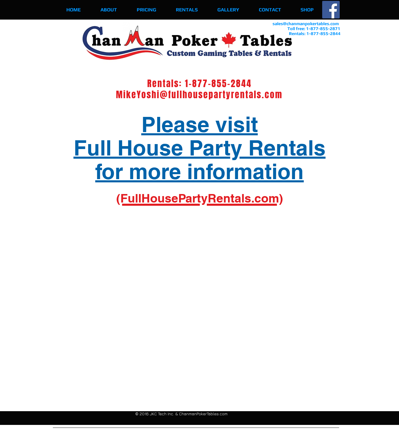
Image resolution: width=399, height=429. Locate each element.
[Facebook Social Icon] (331, 9)
